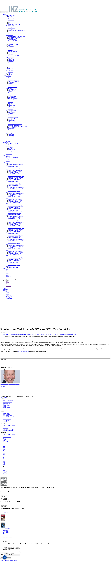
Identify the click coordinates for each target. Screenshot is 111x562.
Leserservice (5, 155)
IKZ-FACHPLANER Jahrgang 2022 (15, 171)
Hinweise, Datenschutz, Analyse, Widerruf (9, 560)
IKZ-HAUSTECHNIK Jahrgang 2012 (16, 228)
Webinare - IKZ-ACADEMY (12, 143)
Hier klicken (12, 554)
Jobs (4, 277)
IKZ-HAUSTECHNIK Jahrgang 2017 (16, 199)
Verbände (8, 161)
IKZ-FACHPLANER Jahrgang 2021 (15, 177)
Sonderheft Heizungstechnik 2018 (15, 37)
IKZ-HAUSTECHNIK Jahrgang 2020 (16, 181)
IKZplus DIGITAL (9, 70)
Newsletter (8, 156)
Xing (4, 470)
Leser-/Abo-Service (10, 159)
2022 (7, 169)
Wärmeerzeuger (11, 97)
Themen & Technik (7, 75)
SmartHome (10, 129)
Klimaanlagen (11, 114)
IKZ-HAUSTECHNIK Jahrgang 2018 (16, 193)
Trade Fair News (9, 154)
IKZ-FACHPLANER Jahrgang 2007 (15, 258)
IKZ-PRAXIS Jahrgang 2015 (14, 214)
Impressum (5, 530)
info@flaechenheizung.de (23, 351)
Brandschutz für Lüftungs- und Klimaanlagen (17, 126)
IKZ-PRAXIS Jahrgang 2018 (14, 196)
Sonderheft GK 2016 (12, 40)
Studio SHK (5, 441)
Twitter (4, 472)
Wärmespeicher (11, 90)
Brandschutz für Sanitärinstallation (15, 124)
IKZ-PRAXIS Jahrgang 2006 (14, 265)
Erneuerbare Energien (10, 99)
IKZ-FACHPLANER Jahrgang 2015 (15, 211)
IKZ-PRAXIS (8, 45)
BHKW (9, 106)
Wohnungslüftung (11, 120)
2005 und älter (8, 266)
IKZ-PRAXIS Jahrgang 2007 (14, 260)
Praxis (9, 48)
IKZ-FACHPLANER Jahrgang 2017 (15, 200)
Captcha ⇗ (17, 556)
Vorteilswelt (8, 276)
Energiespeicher (11, 105)
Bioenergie (10, 62)
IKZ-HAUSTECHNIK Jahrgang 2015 (16, 210)
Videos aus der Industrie (10, 152)
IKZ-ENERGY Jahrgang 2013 (14, 224)
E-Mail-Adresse (4, 551)
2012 (7, 226)
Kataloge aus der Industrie (11, 151)
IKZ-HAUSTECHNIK (10, 15)
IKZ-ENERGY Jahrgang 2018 (14, 195)
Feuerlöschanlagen (12, 127)
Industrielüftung (11, 121)
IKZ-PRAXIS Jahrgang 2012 (14, 231)
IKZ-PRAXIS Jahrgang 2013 (14, 225)
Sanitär (7, 281)
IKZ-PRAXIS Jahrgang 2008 (14, 254)
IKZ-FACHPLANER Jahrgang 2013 (15, 223)
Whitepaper (10, 148)
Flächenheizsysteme (12, 96)
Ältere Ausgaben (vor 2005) (14, 24)
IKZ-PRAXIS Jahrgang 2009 (14, 248)
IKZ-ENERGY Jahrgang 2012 (14, 230)
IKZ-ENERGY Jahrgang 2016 (14, 207)
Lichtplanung (11, 136)
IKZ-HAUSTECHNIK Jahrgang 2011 (16, 233)
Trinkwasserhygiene (12, 85)
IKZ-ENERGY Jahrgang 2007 (14, 259)
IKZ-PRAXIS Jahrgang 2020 (14, 185)
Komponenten (11, 119)
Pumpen (10, 92)
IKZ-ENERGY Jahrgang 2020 (14, 184)
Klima (7, 283)
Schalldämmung (11, 118)
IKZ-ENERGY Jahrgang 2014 (14, 218)
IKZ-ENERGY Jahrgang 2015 (14, 213)
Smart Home (8, 286)
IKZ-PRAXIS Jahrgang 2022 (14, 173)
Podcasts (7, 273)
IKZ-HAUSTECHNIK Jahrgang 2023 (16, 166)
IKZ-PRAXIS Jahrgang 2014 (14, 220)
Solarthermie (10, 102)
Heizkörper (10, 95)
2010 (7, 238)
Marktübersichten (11, 149)
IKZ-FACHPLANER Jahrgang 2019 (15, 188)
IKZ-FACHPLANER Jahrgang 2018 (15, 194)
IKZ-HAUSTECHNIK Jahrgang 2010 (16, 239)
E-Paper (7, 272)
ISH (6, 150)
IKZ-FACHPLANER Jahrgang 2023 (15, 167)
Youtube (4, 473)
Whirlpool (10, 84)
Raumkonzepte (11, 135)
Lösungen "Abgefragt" (13, 51)
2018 (7, 192)
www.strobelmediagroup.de (6, 512)
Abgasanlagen (11, 94)
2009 (7, 244)
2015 (7, 209)
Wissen (7, 269)
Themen (7, 270)
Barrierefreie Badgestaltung (13, 81)
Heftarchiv (10, 23)
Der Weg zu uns (9, 296)
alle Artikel (8, 141)
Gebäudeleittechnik (12, 132)
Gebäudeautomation (10, 128)
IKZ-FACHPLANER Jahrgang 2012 (15, 229)
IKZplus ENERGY (10, 57)
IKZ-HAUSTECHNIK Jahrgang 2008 (16, 251)
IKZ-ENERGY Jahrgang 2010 (14, 241)
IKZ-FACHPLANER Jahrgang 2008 (15, 252)
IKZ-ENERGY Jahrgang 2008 (14, 253)
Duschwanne (11, 82)
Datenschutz (5, 531)
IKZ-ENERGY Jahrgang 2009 (14, 247)
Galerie (4, 439)
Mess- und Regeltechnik (13, 98)
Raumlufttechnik (11, 112)
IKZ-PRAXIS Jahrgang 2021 (14, 179)
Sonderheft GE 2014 (12, 43)
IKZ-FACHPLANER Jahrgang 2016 (15, 206)
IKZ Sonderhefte (9, 35)
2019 (7, 186)
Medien (4, 14)
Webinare (8, 274)
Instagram (5, 475)
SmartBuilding (11, 131)
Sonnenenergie (11, 61)
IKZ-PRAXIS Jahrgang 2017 (14, 202)
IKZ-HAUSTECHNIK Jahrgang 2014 (16, 216)
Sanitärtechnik (11, 18)
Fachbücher (8, 144)
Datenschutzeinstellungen (8, 537)
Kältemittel (10, 113)
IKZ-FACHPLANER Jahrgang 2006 (15, 263)
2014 (7, 215)
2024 (7, 163)
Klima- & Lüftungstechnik (11, 110)
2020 (7, 180)
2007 (7, 255)
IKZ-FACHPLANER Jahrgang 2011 (15, 235)
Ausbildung (10, 50)
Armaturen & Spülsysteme (13, 80)
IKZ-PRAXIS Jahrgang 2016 (14, 208)
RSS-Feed (5, 468)
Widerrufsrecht (6, 532)
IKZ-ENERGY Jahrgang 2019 (14, 189)
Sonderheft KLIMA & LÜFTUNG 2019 (16, 36)
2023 (7, 165)
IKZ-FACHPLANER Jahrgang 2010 (15, 240)
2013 (7, 221)
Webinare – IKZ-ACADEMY (12, 157)
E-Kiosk (7, 158)
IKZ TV (4, 440)
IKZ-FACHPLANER (10, 25)
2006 (7, 261)
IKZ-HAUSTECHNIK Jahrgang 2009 (16, 245)
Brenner (9, 91)
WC (9, 78)
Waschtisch (10, 83)
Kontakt (7, 294)
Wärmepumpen (11, 58)
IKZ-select (5, 268)
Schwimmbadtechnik (12, 87)
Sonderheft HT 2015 (12, 42)
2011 (7, 232)
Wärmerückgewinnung (13, 117)
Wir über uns (8, 295)
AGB (4, 533)
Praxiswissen (8, 146)
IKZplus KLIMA (9, 68)
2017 (7, 198)
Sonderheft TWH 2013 (13, 44)
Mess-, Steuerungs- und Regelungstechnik (16, 30)
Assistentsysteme (11, 137)
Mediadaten (5, 289)
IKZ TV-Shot (8, 73)
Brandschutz (8, 122)
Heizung (7, 282)
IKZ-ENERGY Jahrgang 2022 (14, 172)
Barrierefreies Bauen (10, 133)
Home (4, 288)
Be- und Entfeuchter (12, 115)
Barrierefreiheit (11, 134)
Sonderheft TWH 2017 (13, 38)
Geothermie (10, 63)
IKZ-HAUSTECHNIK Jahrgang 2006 (16, 262)
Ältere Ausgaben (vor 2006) (14, 55)
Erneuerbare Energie (10, 284)
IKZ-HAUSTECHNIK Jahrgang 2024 (16, 164)
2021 (7, 174)
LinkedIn (5, 474)
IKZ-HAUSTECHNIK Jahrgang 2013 (16, 222)
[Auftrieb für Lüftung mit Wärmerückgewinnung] (55, 376)
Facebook (5, 471)
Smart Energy (11, 59)
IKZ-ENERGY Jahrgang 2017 (14, 201)
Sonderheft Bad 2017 (12, 39)
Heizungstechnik (11, 17)
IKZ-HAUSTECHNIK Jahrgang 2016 (16, 204)
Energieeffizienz (11, 60)
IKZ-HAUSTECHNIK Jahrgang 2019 (16, 187)
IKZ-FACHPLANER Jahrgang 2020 (15, 183)
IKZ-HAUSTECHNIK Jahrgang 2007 (16, 256)
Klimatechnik (11, 20)
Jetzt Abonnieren (4, 397)
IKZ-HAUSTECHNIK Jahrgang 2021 (16, 176)
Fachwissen (5, 142)
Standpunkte (10, 16)
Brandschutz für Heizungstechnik (15, 125)
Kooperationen (9, 298)
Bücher (7, 275)
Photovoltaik (10, 100)
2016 (7, 203)
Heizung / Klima (11, 26)
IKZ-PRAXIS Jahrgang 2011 (14, 237)
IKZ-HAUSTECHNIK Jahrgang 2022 (16, 170)
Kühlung (10, 111)
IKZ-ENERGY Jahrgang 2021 (14, 178)
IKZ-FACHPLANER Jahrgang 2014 (15, 217)
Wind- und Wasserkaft (12, 107)
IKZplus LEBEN (11, 74)
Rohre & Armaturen (12, 89)
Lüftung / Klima (11, 28)
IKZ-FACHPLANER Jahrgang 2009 (15, 246)
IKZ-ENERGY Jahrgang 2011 (14, 236)
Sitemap (4, 536)
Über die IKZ (6, 292)
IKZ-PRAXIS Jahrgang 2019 (14, 191)
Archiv (4, 162)
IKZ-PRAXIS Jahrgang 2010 (14, 243)
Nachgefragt (10, 147)
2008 (7, 250)
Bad (9, 77)
